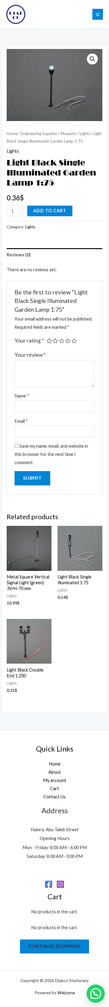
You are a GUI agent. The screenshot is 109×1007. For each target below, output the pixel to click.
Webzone (66, 992)
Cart (54, 788)
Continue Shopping (54, 946)
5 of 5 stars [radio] (74, 341)
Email (21, 421)
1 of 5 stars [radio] (49, 341)
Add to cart (49, 210)
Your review (30, 355)
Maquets (68, 133)
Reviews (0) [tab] (19, 254)
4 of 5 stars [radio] (68, 341)
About (54, 772)
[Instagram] (60, 884)
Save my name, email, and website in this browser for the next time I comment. (51, 454)
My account (54, 780)
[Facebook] (49, 884)
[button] (92, 59)
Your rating (29, 340)
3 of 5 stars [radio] (61, 341)
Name (22, 395)
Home (12, 133)
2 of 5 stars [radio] (55, 341)
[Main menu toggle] (97, 14)
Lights (85, 133)
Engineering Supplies (39, 133)
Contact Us (54, 796)
